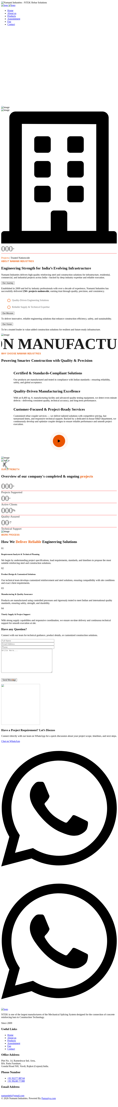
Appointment (13, 19)
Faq (9, 21)
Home (10, 10)
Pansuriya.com (48, 1098)
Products (11, 16)
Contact (11, 24)
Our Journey (7, 283)
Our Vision (7, 324)
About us (11, 13)
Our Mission (7, 313)
